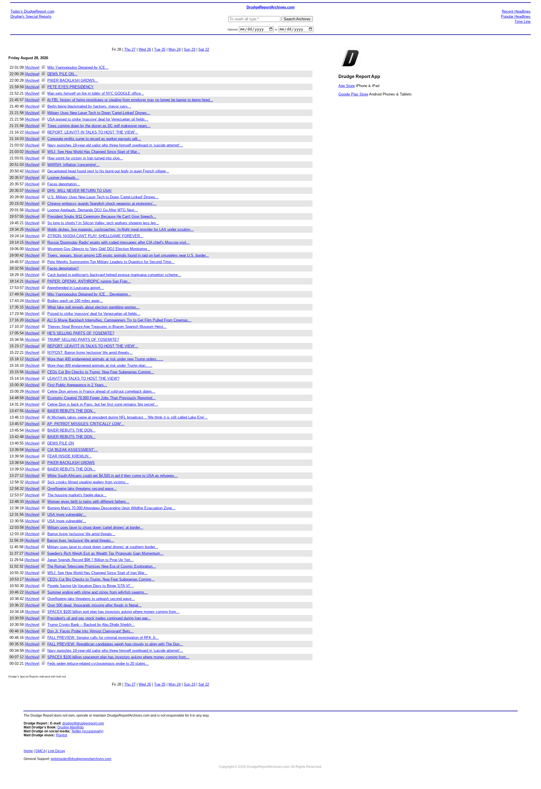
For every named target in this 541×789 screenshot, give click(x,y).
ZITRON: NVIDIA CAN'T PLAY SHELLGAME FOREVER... (95, 236)
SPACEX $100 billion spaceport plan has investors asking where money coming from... (118, 657)
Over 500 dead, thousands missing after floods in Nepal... (94, 605)
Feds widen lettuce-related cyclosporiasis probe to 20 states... (98, 663)
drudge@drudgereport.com (83, 723)
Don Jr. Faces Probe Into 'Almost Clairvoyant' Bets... (90, 631)
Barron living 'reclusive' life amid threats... (81, 534)
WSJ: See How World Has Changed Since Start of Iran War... (97, 573)
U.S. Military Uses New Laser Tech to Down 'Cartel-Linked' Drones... (103, 197)
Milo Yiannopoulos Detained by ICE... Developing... (89, 294)
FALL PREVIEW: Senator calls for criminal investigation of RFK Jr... (103, 637)
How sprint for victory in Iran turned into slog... (85, 158)
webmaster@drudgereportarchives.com (81, 759)
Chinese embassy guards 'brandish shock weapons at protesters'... (101, 203)
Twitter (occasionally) (87, 731)
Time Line (523, 21)
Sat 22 (203, 49)
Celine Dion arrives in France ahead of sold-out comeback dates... (101, 391)
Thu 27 (130, 49)
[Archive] (32, 67)
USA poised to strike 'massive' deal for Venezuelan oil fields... (97, 119)
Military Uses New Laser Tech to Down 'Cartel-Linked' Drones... (98, 113)
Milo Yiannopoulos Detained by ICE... (77, 67)
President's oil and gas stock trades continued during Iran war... (99, 618)
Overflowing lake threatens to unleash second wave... (91, 599)
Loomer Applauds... (63, 177)
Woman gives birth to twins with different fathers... (88, 501)
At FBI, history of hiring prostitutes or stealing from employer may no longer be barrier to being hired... (130, 100)
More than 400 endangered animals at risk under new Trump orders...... (105, 359)
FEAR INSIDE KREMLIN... (69, 456)
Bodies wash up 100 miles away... (75, 301)
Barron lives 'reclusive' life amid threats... (80, 540)
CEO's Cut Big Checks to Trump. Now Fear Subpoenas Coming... (100, 579)
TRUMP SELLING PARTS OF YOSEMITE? (83, 339)
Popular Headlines (516, 16)
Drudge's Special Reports (31, 16)
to (276, 29)
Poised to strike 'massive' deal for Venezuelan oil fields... (93, 314)
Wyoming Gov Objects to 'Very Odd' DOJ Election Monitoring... (98, 249)
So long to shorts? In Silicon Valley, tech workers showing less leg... (103, 223)
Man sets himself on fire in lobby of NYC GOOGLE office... (95, 93)
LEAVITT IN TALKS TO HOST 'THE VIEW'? (83, 378)
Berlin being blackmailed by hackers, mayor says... (89, 106)
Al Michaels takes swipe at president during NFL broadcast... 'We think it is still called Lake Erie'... (127, 417)
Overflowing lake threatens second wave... (82, 488)
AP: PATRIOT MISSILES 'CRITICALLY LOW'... (85, 424)
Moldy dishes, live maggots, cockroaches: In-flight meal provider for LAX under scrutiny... (120, 229)
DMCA (40, 751)
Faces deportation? (63, 268)
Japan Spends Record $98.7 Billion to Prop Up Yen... (90, 560)
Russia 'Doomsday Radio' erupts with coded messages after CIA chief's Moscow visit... (118, 242)
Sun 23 (189, 49)
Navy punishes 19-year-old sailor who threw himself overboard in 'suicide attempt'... (115, 145)
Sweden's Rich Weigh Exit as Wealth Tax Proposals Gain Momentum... (105, 553)
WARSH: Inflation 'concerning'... (73, 165)
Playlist (61, 735)
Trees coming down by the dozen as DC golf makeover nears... (98, 126)
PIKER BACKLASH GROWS (71, 463)
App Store (346, 86)
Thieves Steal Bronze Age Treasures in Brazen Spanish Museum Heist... (107, 327)
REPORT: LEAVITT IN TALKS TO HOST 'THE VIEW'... (92, 132)
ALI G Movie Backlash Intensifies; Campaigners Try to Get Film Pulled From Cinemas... (119, 320)
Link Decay (56, 751)
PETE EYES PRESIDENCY (70, 87)
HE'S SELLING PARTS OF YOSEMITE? (80, 333)
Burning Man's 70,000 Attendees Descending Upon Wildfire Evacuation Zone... (111, 508)
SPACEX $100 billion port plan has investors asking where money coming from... (113, 612)
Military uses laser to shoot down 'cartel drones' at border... (95, 527)
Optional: (233, 29)
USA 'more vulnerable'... (66, 514)
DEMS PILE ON (60, 443)
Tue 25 (159, 49)
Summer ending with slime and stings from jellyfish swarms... (97, 592)
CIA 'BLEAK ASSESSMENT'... (72, 450)
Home (28, 751)
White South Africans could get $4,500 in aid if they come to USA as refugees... (112, 476)
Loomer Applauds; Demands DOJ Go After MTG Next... (92, 210)
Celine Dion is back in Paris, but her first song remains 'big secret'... (102, 404)
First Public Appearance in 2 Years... (77, 385)
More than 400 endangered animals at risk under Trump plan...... (99, 365)
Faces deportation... (63, 184)
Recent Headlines (516, 11)
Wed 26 (145, 49)
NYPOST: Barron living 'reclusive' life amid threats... (89, 352)
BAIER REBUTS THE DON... (71, 411)
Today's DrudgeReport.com (32, 11)
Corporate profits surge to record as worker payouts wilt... (94, 139)
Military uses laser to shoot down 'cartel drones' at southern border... (102, 547)
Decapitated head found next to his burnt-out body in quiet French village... (108, 171)
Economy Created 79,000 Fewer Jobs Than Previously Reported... (101, 398)
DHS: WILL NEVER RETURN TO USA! (79, 190)
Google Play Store (353, 94)
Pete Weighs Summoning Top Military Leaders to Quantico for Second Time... (110, 262)
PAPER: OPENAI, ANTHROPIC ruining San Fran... (89, 281)
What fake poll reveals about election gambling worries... (93, 307)
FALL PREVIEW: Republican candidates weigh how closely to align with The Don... (115, 644)
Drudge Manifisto (70, 727)
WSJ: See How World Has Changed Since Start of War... (93, 152)
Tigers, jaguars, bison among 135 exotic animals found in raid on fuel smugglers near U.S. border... (128, 255)
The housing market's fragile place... (77, 495)
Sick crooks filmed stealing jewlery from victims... (88, 482)
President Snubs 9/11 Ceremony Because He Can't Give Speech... (101, 216)
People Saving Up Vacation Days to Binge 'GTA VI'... (90, 586)
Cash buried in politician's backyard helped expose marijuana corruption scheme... (114, 275)
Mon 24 (174, 49)
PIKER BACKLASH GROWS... (72, 80)
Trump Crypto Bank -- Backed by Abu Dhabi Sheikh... (91, 625)
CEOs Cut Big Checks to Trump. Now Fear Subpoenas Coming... (100, 372)
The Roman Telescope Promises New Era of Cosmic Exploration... (101, 566)
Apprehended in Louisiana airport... (75, 288)
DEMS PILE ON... (62, 74)
